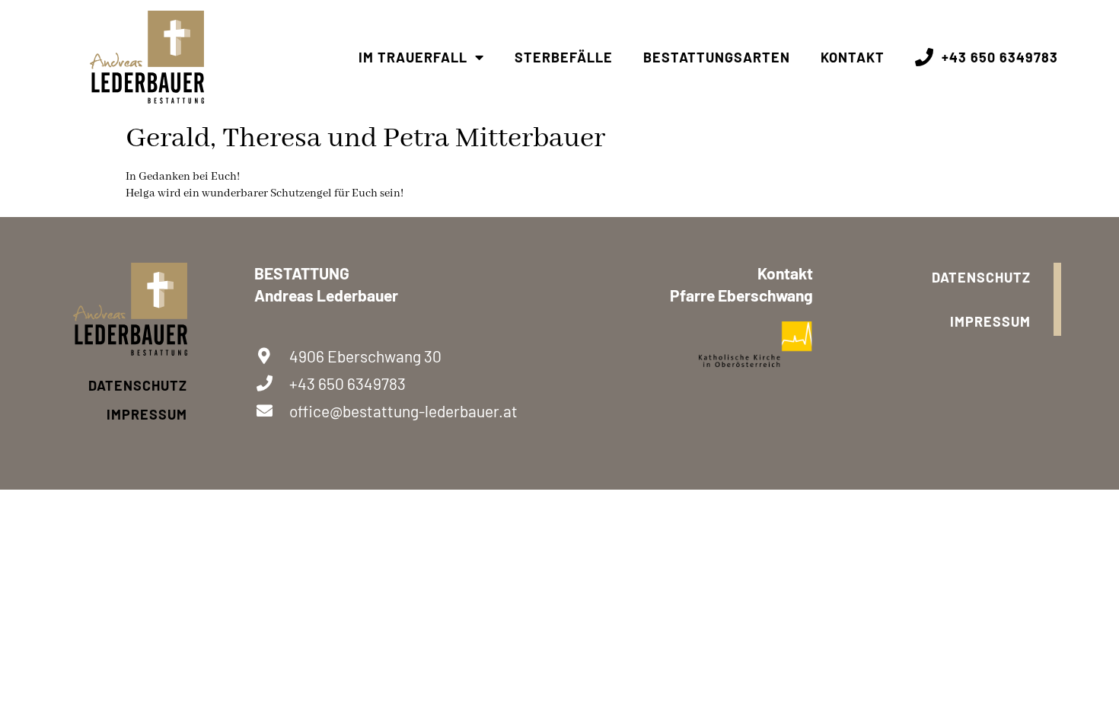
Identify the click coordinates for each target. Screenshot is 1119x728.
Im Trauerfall (413, 57)
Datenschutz (137, 385)
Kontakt (853, 57)
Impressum (147, 414)
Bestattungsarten (716, 57)
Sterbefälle (564, 57)
